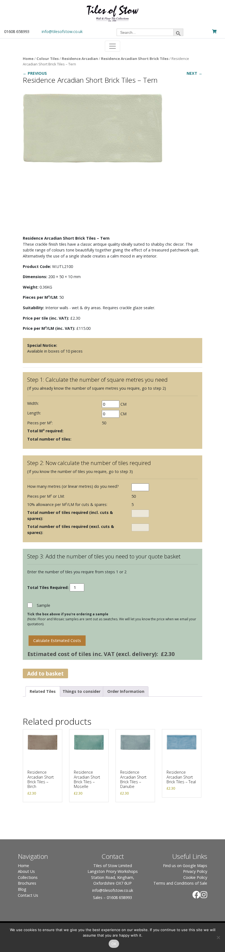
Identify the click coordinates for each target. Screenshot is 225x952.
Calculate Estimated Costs (57, 640)
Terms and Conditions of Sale (180, 883)
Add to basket (45, 673)
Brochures (27, 883)
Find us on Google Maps (185, 865)
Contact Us (28, 895)
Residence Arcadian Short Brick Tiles (134, 58)
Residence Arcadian (80, 58)
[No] (218, 937)
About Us (26, 871)
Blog (22, 889)
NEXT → (194, 73)
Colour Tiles (47, 58)
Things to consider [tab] (81, 691)
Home (28, 58)
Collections (28, 877)
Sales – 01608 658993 (112, 897)
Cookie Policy (195, 877)
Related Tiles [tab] (43, 691)
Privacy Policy (195, 871)
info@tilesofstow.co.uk (62, 31)
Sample (43, 605)
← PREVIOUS (35, 73)
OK (114, 944)
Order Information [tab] (125, 691)
